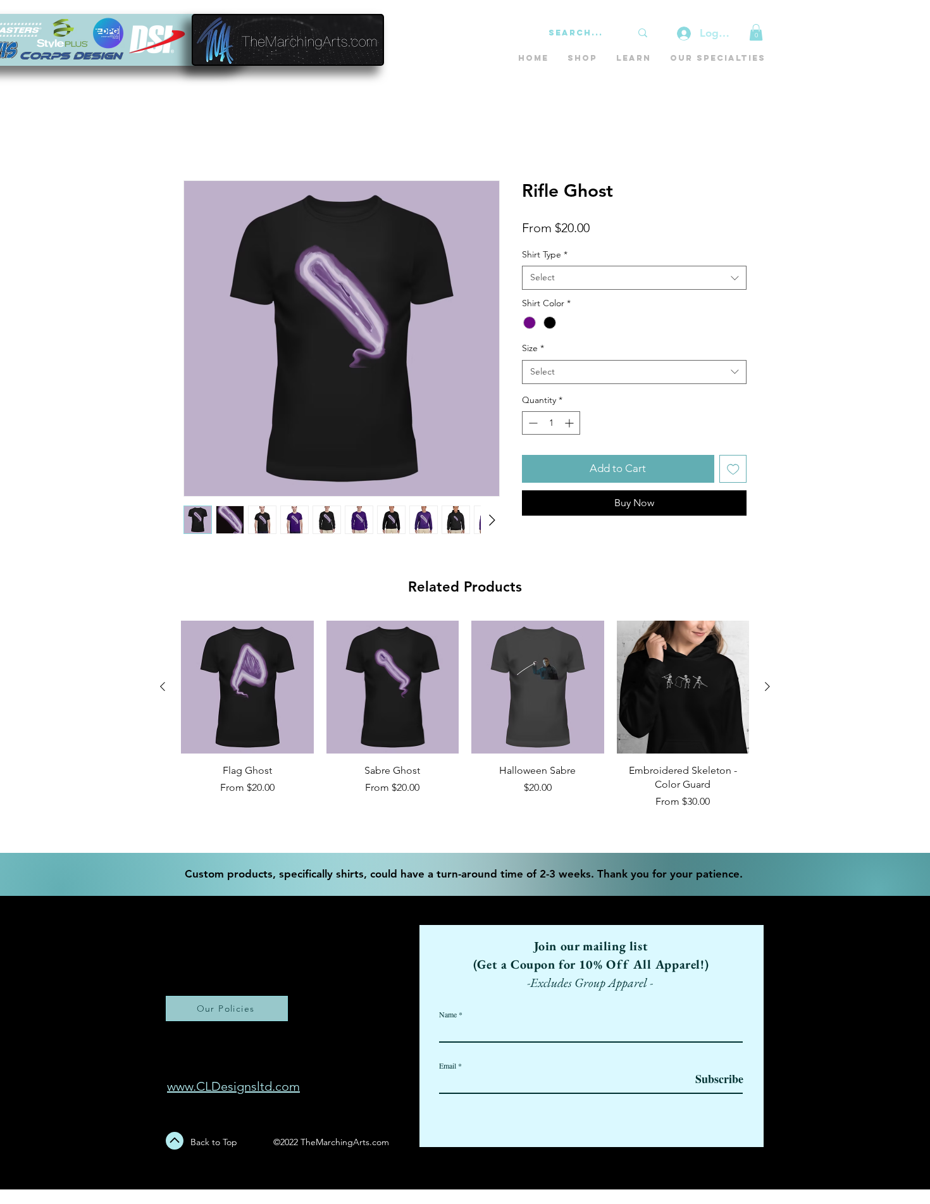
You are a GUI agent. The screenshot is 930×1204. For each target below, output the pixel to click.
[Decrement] (532, 423)
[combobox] (634, 278)
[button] (756, 32)
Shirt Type (544, 254)
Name (448, 1014)
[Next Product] (767, 686)
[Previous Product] (162, 686)
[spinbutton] (551, 423)
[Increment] (570, 423)
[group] (465, 731)
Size (533, 348)
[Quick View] (247, 687)
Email (447, 1065)
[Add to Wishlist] (733, 469)
